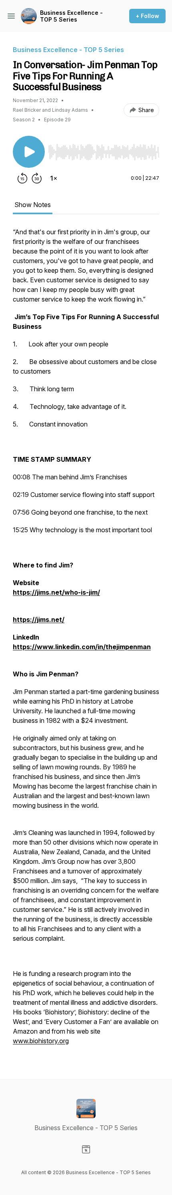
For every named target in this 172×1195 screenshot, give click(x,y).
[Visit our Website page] (86, 1149)
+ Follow (147, 15)
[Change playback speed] (54, 178)
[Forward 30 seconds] (36, 178)
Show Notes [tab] (32, 205)
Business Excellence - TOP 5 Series (71, 16)
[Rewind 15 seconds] (22, 178)
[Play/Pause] (29, 152)
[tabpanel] (86, 640)
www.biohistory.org (41, 1041)
